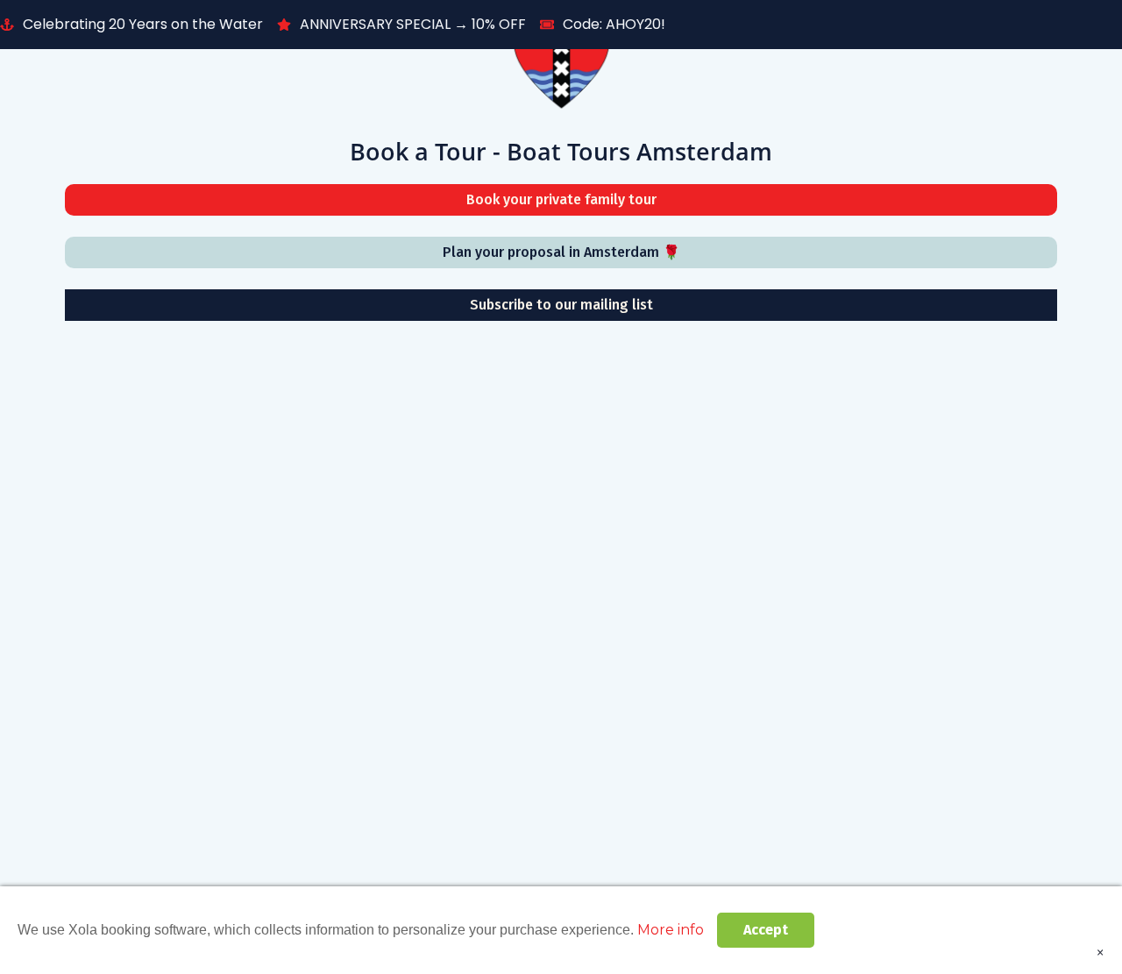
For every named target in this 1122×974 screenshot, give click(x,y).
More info (670, 929)
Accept (765, 929)
